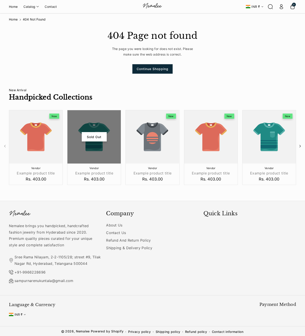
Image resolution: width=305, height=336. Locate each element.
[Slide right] (300, 146)
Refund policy (196, 332)
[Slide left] (5, 146)
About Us (114, 225)
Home (13, 19)
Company (120, 213)
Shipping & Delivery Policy (129, 248)
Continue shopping (152, 69)
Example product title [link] (36, 173)
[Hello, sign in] (281, 6)
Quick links (220, 213)
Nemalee (83, 331)
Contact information (228, 332)
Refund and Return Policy (128, 240)
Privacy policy (139, 332)
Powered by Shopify (107, 331)
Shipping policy (168, 332)
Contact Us (116, 232)
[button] (31, 6)
